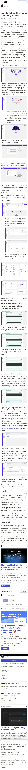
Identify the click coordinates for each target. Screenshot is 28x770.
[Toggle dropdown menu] (26, 546)
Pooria (5, 5)
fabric (10, 18)
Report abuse (19, 604)
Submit (5, 600)
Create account (22, 1)
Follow (14, 660)
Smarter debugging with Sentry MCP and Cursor (13, 729)
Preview (12, 600)
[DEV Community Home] (5, 2)
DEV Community (12, 683)
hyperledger (4, 18)
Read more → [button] (5, 585)
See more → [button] (5, 648)
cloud (15, 18)
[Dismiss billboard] (26, 742)
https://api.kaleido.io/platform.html (11, 421)
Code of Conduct (10, 604)
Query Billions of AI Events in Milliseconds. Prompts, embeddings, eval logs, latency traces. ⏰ (13, 629)
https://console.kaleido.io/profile (11, 428)
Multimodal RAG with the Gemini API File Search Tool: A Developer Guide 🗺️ (14, 567)
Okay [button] (3, 767)
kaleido (20, 18)
